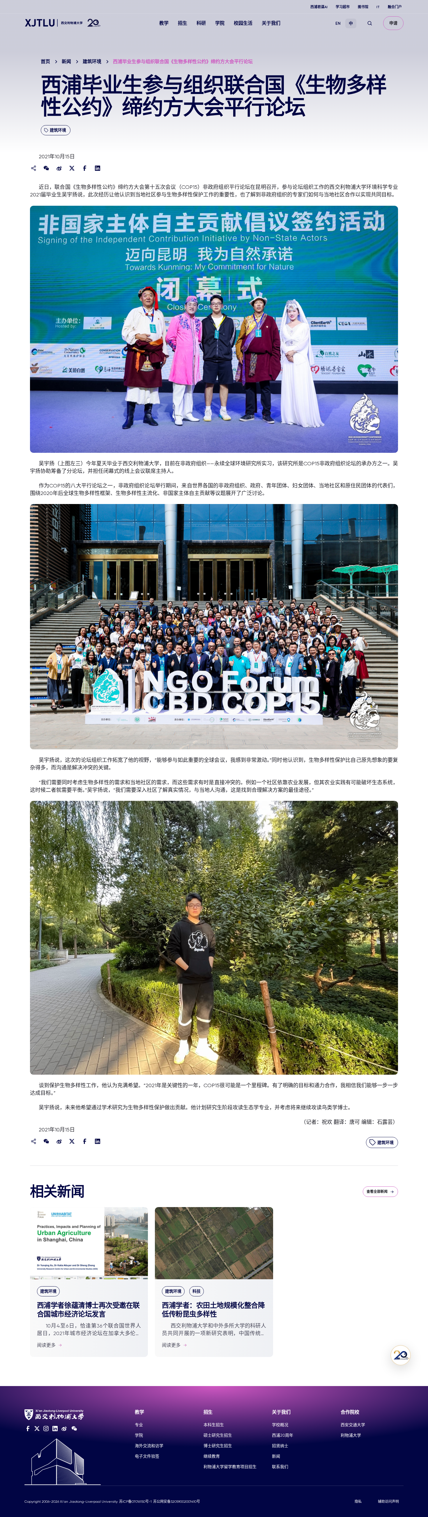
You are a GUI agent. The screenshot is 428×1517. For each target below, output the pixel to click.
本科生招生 (214, 1424)
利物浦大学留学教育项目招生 (230, 1466)
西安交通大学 (353, 1424)
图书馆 (363, 7)
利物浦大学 (351, 1435)
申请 (393, 23)
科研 (201, 23)
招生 (182, 23)
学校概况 (280, 1424)
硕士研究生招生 (218, 1435)
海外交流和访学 (149, 1445)
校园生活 (243, 23)
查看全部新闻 (377, 1192)
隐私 (358, 1502)
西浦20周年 (282, 1435)
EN (338, 23)
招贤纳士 (280, 1445)
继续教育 (212, 1456)
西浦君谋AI (319, 7)
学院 (219, 23)
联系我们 (280, 1466)
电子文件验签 (147, 1456)
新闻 (66, 61)
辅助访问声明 (388, 1502)
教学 (164, 23)
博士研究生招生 (218, 1445)
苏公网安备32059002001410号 (176, 1502)
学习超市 (343, 7)
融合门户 (395, 7)
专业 (139, 1424)
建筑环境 (92, 61)
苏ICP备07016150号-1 (135, 1502)
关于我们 (271, 23)
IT (378, 7)
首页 (45, 61)
